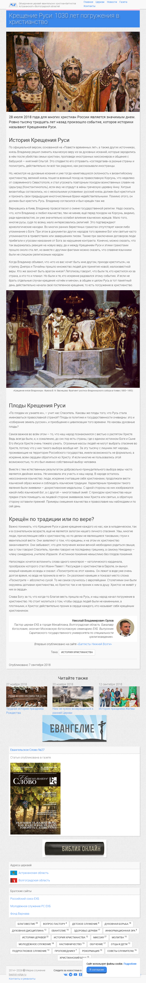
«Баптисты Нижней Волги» (94, 644)
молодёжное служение (36, 944)
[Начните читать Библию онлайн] (74, 848)
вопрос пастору (55, 923)
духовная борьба (118, 923)
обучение (98, 944)
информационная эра (121, 930)
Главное (88, 2)
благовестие (28, 923)
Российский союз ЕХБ (24, 898)
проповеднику (66, 950)
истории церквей (35, 937)
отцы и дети (120, 944)
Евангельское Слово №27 (27, 750)
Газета (123, 2)
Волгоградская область (34, 880)
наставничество (71, 944)
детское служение (85, 923)
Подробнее (130, 963)
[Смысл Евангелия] (74, 728)
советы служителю (122, 950)
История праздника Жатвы (117, 708)
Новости (112, 2)
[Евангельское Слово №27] (74, 799)
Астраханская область (34, 873)
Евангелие (60, 930)
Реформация (92, 950)
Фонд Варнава (19, 913)
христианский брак (74, 957)
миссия (99, 937)
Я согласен (96, 969)
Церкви (100, 2)
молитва (119, 937)
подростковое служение (30, 950)
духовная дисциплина (29, 930)
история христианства (77, 652)
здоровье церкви (87, 930)
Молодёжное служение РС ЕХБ (30, 906)
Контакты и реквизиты (22, 978)
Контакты (89, 6)
